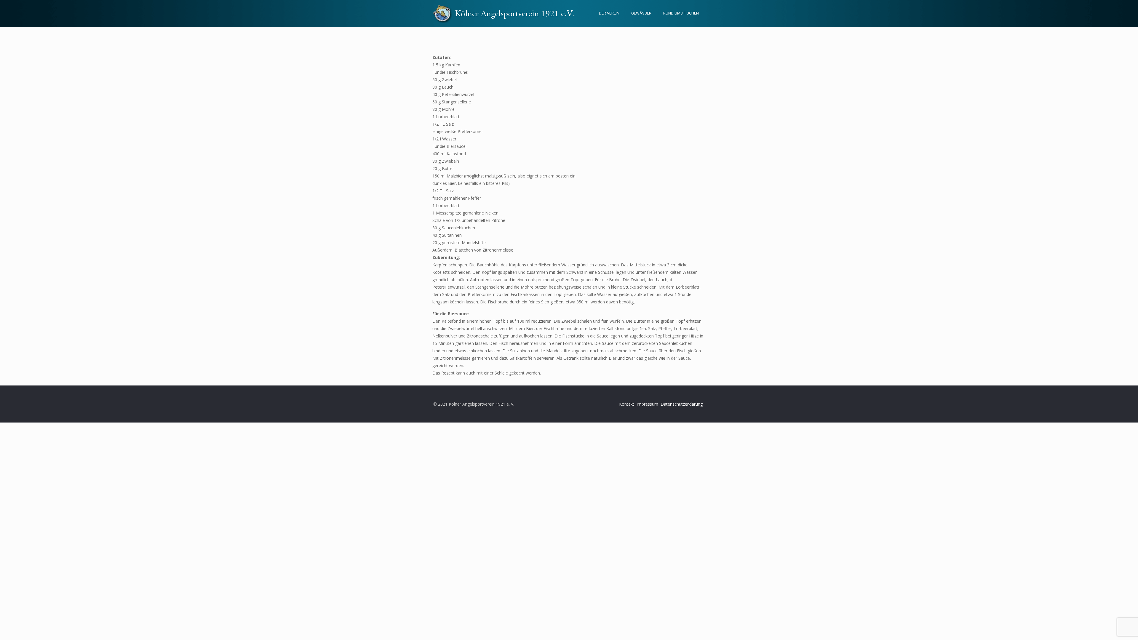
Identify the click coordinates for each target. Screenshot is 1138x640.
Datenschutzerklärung (682, 404)
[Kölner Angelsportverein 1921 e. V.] (507, 13)
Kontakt (626, 404)
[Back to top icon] (1109, 628)
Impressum (647, 404)
